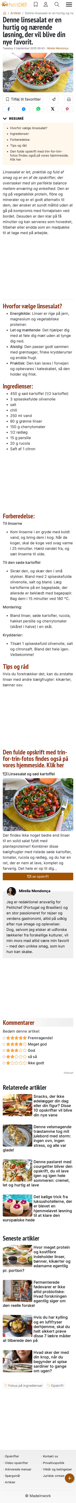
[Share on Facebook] (9, 109)
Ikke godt (35, 1063)
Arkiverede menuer (18, 1469)
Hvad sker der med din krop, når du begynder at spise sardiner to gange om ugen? (51, 1361)
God (31, 1050)
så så (32, 1056)
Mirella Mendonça (57, 48)
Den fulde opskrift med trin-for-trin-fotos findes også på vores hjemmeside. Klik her (39, 155)
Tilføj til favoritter (25, 99)
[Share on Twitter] (52, 109)
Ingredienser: (19, 134)
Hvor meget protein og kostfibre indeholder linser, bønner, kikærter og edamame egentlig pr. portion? (36, 1259)
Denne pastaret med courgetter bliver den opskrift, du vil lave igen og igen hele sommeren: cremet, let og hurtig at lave (37, 1173)
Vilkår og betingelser (57, 1469)
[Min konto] (46, 4)
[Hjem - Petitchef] (4, 13)
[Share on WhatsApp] (38, 109)
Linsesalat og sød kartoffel (31, 774)
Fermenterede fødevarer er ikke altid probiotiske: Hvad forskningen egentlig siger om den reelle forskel (35, 1294)
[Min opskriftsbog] (36, 4)
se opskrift (40, 876)
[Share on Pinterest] (67, 109)
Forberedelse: (20, 139)
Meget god (37, 1044)
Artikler (10, 1482)
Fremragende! (40, 1038)
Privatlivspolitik (53, 1463)
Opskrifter (12, 1456)
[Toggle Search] (57, 4)
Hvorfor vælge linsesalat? (28, 128)
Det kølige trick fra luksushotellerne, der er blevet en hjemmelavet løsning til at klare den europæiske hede (37, 1208)
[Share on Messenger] (24, 109)
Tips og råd (18, 145)
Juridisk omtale (53, 1476)
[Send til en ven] (53, 99)
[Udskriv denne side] (68, 99)
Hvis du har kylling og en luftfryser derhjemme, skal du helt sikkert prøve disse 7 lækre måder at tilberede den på (37, 1329)
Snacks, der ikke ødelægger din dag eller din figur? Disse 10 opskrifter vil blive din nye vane (53, 1105)
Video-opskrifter (16, 1463)
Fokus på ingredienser (25, 1386)
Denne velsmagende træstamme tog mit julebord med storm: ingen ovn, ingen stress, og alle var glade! (37, 1138)
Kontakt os (50, 1456)
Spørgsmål (12, 1476)
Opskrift (57, 1386)
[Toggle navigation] (69, 4)
